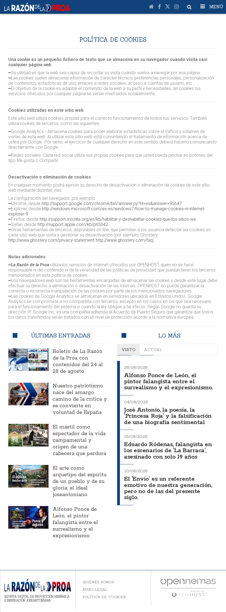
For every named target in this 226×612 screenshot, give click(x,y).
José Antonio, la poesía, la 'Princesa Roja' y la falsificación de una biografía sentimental (168, 416)
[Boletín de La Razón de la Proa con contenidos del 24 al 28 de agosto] (28, 359)
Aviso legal (94, 589)
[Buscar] (189, 7)
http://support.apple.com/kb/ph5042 (72, 224)
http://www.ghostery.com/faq (124, 240)
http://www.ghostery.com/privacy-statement (51, 240)
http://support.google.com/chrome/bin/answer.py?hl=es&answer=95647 (112, 203)
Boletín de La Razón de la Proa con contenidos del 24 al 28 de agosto (78, 361)
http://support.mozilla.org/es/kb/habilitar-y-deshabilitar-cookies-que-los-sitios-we (118, 219)
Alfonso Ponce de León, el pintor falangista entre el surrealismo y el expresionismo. (75, 522)
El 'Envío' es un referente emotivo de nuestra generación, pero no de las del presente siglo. (168, 488)
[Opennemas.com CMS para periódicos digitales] (188, 587)
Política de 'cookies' (104, 597)
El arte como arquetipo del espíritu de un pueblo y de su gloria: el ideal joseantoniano (79, 481)
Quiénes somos (98, 582)
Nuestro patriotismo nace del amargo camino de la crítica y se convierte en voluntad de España (80, 399)
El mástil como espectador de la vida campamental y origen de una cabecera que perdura (79, 440)
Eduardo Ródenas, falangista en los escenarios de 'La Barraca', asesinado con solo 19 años (168, 451)
